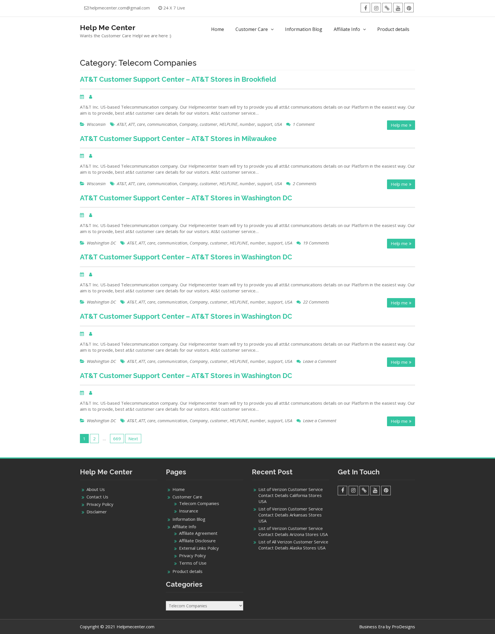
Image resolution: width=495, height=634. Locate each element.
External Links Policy (199, 548)
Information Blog (303, 29)
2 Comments (304, 183)
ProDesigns (403, 626)
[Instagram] (376, 7)
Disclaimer (97, 511)
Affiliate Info (347, 29)
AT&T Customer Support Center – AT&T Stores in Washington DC (186, 198)
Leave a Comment (319, 361)
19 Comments (316, 243)
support (264, 124)
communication (162, 124)
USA (278, 124)
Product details (393, 29)
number (247, 124)
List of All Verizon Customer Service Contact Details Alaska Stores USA (293, 545)
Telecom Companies (199, 503)
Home (217, 29)
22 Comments (316, 302)
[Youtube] (398, 7)
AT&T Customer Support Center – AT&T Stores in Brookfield (178, 79)
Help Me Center (107, 27)
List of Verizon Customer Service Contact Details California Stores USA (290, 495)
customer (208, 124)
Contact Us (97, 497)
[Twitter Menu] (387, 7)
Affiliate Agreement (198, 533)
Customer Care (251, 29)
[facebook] (365, 7)
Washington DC (101, 243)
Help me (399, 125)
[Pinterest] (409, 7)
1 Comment (304, 124)
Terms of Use (193, 563)
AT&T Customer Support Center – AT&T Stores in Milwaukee (178, 138)
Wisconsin (96, 124)
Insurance (188, 511)
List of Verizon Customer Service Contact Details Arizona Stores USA (293, 531)
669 (117, 438)
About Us (96, 489)
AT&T (121, 124)
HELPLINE (228, 124)
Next (133, 438)
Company (188, 124)
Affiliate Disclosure (197, 540)
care (141, 124)
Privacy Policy (100, 504)
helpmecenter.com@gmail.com (120, 8)
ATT (131, 124)
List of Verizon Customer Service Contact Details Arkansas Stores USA (290, 515)
